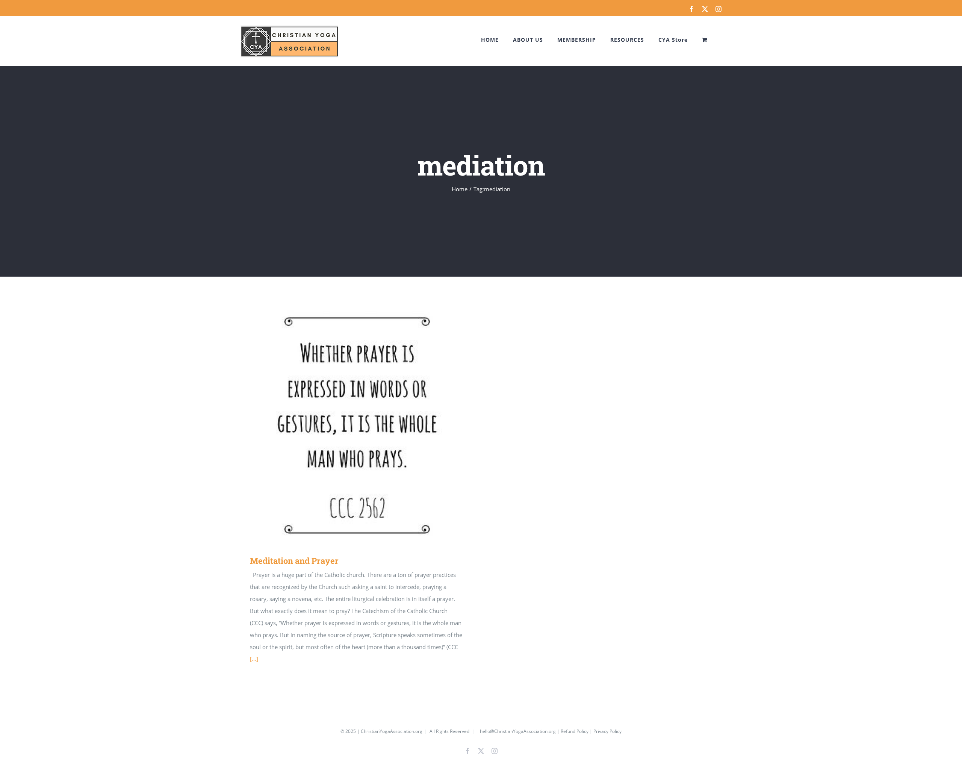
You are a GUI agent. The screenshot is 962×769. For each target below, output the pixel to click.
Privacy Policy (607, 731)
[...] (254, 659)
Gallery (368, 427)
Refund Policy (574, 731)
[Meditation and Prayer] (356, 426)
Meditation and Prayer (346, 427)
